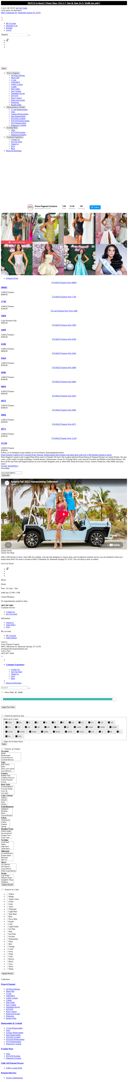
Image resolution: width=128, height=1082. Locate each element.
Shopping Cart (12, 26)
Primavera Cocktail (13, 1044)
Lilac (11, 924)
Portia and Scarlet (13, 1014)
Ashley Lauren (12, 998)
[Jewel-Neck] (7, 849)
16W (90, 727)
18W (102, 727)
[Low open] (7, 793)
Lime (11, 904)
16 (102, 722)
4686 (3, 372)
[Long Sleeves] (8, 869)
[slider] (114, 699)
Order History (11, 638)
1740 (3, 301)
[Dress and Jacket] (7, 769)
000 (10, 722)
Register (9, 28)
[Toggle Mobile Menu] (2, 656)
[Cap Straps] (7, 876)
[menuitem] (66, 23)
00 (20, 722)
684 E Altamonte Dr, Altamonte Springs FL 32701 (21, 13)
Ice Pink (12, 929)
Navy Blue (13, 919)
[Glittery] (4, 798)
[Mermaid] (7, 858)
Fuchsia (12, 936)
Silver (11, 966)
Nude (11, 954)
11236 (4, 443)
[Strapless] (7, 882)
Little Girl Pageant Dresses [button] (12, 1063)
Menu (4, 68)
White (11, 969)
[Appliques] (6, 809)
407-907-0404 (21, 8)
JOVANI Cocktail (13, 1037)
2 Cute (8, 993)
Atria (8, 1030)
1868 (3, 315)
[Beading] (6, 811)
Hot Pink (12, 934)
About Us (10, 623)
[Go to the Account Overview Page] (2, 19)
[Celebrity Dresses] (8, 778)
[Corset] (8, 782)
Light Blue (13, 911)
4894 (3, 386)
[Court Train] (6, 838)
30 (58, 727)
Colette (9, 1000)
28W (46, 731)
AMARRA (10, 996)
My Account (11, 23)
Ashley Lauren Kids (14, 1068)
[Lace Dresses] (7, 771)
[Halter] (7, 844)
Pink (10, 931)
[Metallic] (4, 800)
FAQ (8, 627)
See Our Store (11, 614)
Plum (11, 941)
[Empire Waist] (7, 856)
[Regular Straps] (7, 878)
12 (82, 722)
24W (22, 731)
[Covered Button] (7, 787)
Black (11, 961)
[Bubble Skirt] (8, 776)
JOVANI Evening (13, 1056)
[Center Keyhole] (8, 780)
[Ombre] (4, 804)
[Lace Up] (7, 791)
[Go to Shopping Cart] (2, 17)
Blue (10, 916)
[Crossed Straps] (7, 789)
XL (9, 736)
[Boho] (7, 767)
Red (10, 944)
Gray (11, 964)
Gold (11, 956)
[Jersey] (5, 826)
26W (34, 731)
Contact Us (10, 612)
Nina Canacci (11, 1011)
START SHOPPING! (9, 466)
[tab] (66, 665)
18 (111, 722)
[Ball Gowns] (7, 765)
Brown (11, 959)
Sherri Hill (10, 991)
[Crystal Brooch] (6, 815)
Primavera (10, 1016)
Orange (11, 946)
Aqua (11, 906)
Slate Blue (13, 914)
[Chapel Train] (6, 835)
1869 (3, 330)
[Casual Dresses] (11, 758)
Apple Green (14, 899)
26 (38, 727)
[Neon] (4, 802)
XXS (81, 731)
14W (78, 727)
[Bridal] (11, 753)
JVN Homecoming (13, 1042)
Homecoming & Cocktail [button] (11, 1023)
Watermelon (13, 939)
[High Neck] (7, 847)
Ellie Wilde (10, 1002)
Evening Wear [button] (7, 1049)
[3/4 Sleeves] (8, 867)
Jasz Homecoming (13, 1035)
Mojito (11, 897)
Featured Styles (12, 278)
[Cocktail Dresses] (11, 760)
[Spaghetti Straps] (7, 880)
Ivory (11, 951)
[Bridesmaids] (11, 756)
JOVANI (9, 1009)
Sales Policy (11, 625)
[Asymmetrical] (6, 833)
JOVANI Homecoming (15, 1039)
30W (58, 731)
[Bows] (6, 813)
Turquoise (12, 909)
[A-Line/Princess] (7, 853)
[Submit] (29, 35)
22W (10, 731)
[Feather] (5, 824)
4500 (3, 344)
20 (9, 727)
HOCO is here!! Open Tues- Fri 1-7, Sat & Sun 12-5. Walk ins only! (64, 3)
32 (68, 727)
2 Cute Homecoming (14, 1028)
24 (29, 727)
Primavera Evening (13, 1058)
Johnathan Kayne (13, 1007)
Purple (11, 921)
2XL (20, 736)
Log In (8, 30)
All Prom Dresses (13, 989)
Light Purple (13, 926)
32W (70, 731)
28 (48, 727)
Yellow (11, 894)
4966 (3, 415)
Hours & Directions (14, 683)
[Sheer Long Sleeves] (8, 871)
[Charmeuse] (5, 820)
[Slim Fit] (7, 860)
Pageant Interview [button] (8, 1073)
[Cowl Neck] (7, 842)
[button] (13, 73)
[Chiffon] (5, 822)
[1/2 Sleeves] (8, 865)
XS (92, 731)
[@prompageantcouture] (30, 207)
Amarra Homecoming (14, 1033)
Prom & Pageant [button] (8, 984)
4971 (3, 429)
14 (92, 722)
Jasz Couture (11, 1005)
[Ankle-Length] (6, 831)
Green (11, 902)
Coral (11, 949)
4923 (3, 400)
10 (72, 722)
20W (114, 727)
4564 (3, 358)
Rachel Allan (11, 1018)
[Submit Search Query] (29, 688)
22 (19, 727)
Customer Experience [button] (15, 665)
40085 (4, 287)
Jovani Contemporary (14, 1078)
